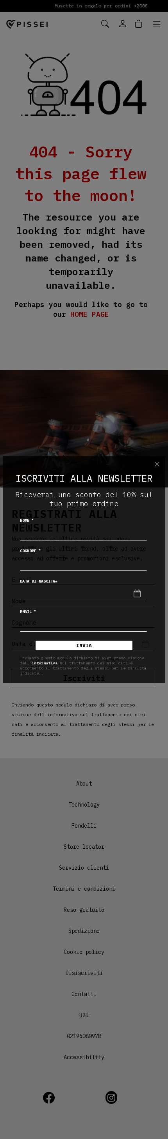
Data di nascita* (38, 581)
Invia (84, 645)
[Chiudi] (157, 464)
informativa (44, 663)
